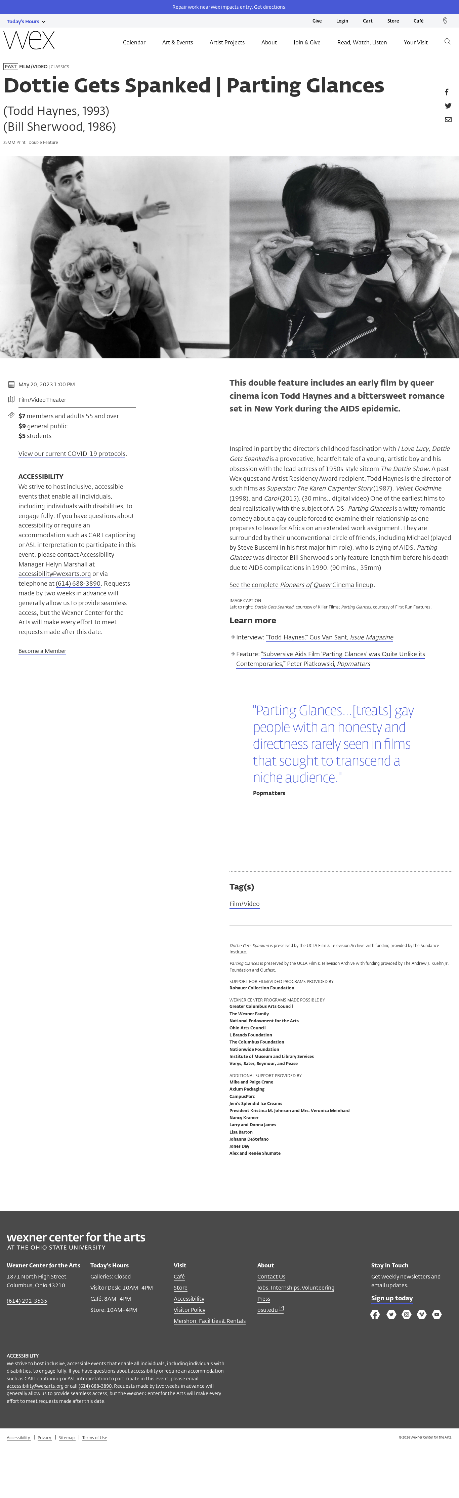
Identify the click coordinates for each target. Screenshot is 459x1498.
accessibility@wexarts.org (35, 1386)
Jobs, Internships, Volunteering (295, 1287)
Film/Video (245, 904)
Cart (368, 21)
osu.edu (268, 1309)
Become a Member (42, 651)
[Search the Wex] (447, 42)
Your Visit (416, 42)
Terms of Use (94, 1437)
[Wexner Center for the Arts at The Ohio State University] (76, 1247)
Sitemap (67, 1437)
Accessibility (189, 1298)
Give (317, 21)
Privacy (45, 1437)
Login (342, 21)
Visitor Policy (189, 1309)
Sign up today (392, 1299)
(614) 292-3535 (27, 1300)
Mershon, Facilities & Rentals (210, 1321)
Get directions (269, 7)
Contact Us (271, 1276)
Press (263, 1298)
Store (393, 21)
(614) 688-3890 (95, 1386)
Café (418, 21)
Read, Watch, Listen (362, 42)
